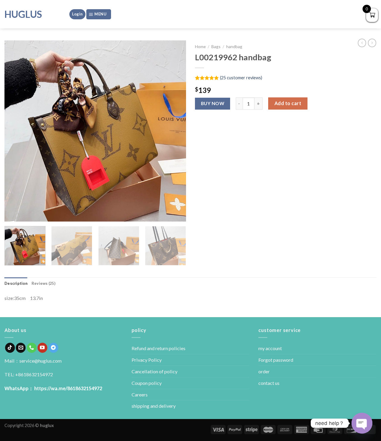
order (264, 371)
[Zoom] (12, 214)
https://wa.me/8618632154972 (68, 388)
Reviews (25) (43, 283)
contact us (268, 383)
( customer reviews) (241, 77)
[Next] (175, 131)
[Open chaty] (362, 423)
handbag (234, 46)
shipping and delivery (154, 406)
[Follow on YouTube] (42, 348)
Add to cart (287, 103)
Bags (216, 46)
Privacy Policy (147, 360)
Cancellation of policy (154, 371)
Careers (140, 394)
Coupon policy (147, 383)
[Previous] (15, 131)
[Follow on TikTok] (10, 348)
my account (270, 348)
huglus (23, 14)
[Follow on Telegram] (53, 348)
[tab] (15, 283)
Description (15, 283)
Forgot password (275, 360)
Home (200, 46)
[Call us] (32, 348)
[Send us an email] (21, 348)
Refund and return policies (158, 348)
